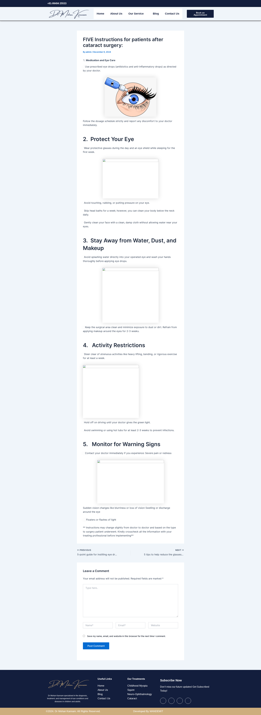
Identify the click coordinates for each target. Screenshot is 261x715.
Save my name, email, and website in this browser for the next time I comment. (126, 636)
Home (100, 13)
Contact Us (172, 13)
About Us (116, 13)
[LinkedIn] (205, 3)
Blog (156, 13)
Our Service (136, 13)
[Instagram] (211, 3)
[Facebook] (192, 3)
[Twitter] (199, 3)
